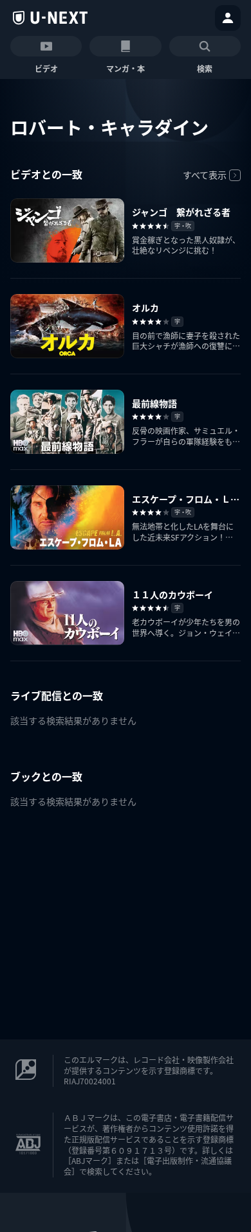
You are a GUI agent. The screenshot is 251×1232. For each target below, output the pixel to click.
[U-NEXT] (50, 18)
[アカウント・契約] (228, 18)
